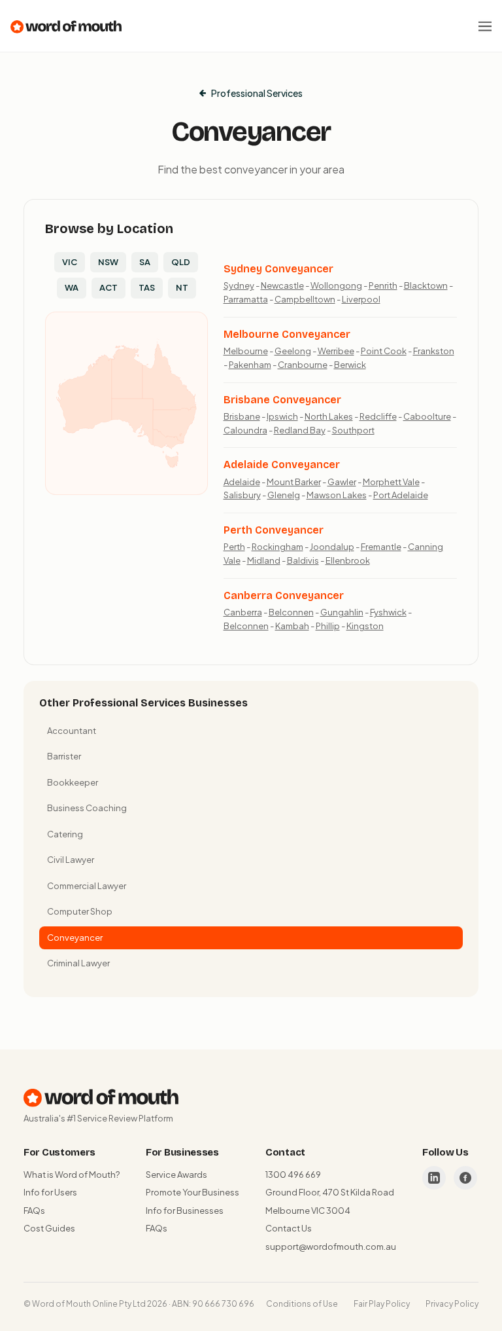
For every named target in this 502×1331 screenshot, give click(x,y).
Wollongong (336, 285)
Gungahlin (341, 612)
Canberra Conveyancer (284, 595)
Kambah (292, 626)
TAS (147, 287)
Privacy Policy (452, 1304)
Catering (65, 834)
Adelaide (242, 482)
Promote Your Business (192, 1192)
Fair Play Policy (382, 1304)
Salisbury (242, 495)
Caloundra (245, 430)
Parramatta (246, 299)
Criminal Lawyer (78, 963)
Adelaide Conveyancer (282, 464)
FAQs (34, 1210)
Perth (234, 546)
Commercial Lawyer (86, 886)
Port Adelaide (400, 495)
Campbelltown (305, 299)
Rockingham (277, 546)
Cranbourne (302, 364)
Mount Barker (294, 482)
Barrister (64, 756)
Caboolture (427, 416)
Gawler (341, 482)
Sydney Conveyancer (278, 269)
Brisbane (242, 416)
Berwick (350, 364)
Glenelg (283, 495)
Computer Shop (79, 911)
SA (144, 262)
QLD (180, 262)
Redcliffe (378, 416)
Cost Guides (49, 1228)
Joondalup (332, 546)
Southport (353, 430)
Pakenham (250, 364)
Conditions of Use (302, 1304)
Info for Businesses (185, 1210)
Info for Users (50, 1192)
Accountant (71, 730)
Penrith (383, 285)
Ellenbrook (348, 560)
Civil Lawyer (70, 859)
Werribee (336, 351)
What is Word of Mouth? (72, 1174)
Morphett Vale (391, 482)
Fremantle (381, 546)
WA (71, 287)
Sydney (239, 285)
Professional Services (257, 93)
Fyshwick (388, 612)
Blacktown (426, 285)
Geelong (293, 351)
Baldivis (303, 560)
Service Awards (176, 1174)
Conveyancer (75, 937)
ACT (108, 287)
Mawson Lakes (337, 495)
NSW (108, 262)
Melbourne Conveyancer (287, 334)
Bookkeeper (72, 782)
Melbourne (246, 351)
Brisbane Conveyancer (282, 399)
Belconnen (291, 612)
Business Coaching (87, 808)
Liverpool (361, 299)
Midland (263, 560)
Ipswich (282, 416)
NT (182, 287)
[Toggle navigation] (485, 26)
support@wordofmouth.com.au (330, 1246)
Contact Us (288, 1228)
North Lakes (329, 416)
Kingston (365, 626)
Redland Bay (300, 430)
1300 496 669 (293, 1174)
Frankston (433, 351)
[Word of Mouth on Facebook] (465, 1178)
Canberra (243, 612)
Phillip (328, 626)
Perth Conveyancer (274, 530)
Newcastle (282, 285)
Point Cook (384, 351)
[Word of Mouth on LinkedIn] (434, 1178)
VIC (69, 262)
